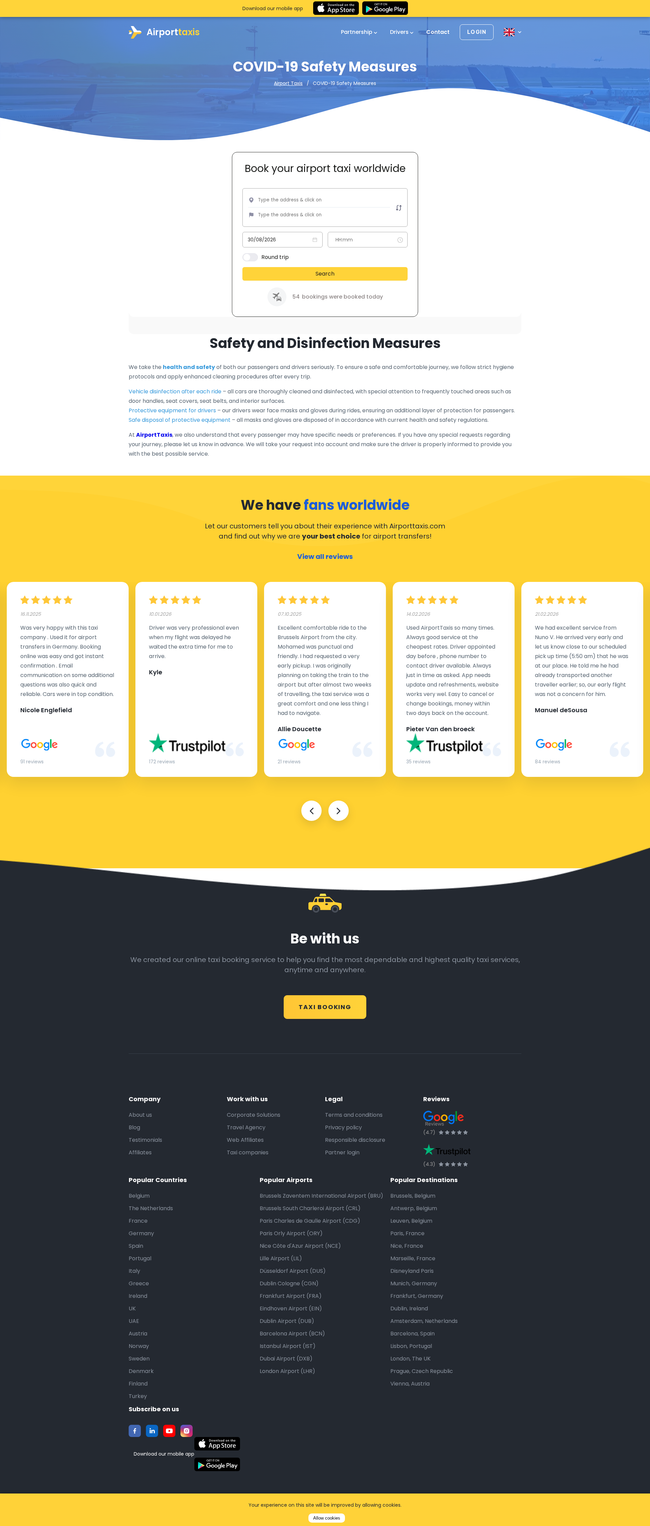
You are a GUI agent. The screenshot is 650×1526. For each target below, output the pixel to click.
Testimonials (145, 1140)
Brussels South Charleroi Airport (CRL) (310, 1208)
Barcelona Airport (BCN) (292, 1333)
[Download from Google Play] (385, 8)
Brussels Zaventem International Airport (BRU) (321, 1196)
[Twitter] (152, 1431)
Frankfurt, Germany (416, 1296)
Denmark (141, 1371)
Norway (139, 1346)
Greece (139, 1283)
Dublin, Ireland (409, 1308)
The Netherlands (151, 1208)
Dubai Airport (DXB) (286, 1358)
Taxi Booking (325, 1007)
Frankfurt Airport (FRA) (291, 1296)
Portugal (140, 1258)
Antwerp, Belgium (413, 1208)
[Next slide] (338, 811)
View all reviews (325, 556)
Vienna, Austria (410, 1384)
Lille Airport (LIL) (281, 1258)
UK (132, 1308)
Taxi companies (247, 1152)
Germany (141, 1233)
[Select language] (512, 32)
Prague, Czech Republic (421, 1371)
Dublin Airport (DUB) (287, 1321)
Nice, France (406, 1246)
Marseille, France (412, 1258)
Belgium (139, 1196)
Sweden (139, 1358)
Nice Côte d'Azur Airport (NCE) (300, 1246)
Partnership (357, 32)
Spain (136, 1246)
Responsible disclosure (355, 1140)
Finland (138, 1384)
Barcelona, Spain (412, 1333)
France (138, 1221)
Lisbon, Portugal (411, 1346)
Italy (134, 1271)
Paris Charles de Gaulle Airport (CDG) (310, 1221)
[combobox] (305, 200)
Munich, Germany (413, 1283)
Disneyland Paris (412, 1271)
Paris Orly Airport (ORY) (291, 1233)
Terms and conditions (354, 1115)
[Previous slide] (311, 811)
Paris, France (407, 1233)
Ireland (138, 1296)
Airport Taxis (288, 83)
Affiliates (140, 1152)
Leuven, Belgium (411, 1221)
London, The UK (410, 1358)
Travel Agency (246, 1127)
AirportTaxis (154, 435)
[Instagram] (186, 1431)
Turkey (138, 1396)
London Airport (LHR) (287, 1371)
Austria (138, 1333)
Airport (173, 32)
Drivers (400, 32)
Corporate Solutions (253, 1115)
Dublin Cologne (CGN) (289, 1283)
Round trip (275, 257)
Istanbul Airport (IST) (288, 1346)
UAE (134, 1321)
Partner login (342, 1152)
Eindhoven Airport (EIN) (291, 1308)
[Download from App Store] (336, 8)
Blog (134, 1127)
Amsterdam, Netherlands (424, 1321)
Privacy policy (343, 1127)
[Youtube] (169, 1431)
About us (140, 1115)
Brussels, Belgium (412, 1196)
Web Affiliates (245, 1140)
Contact (438, 32)
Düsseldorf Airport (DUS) (293, 1271)
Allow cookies (326, 1518)
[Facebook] (135, 1431)
